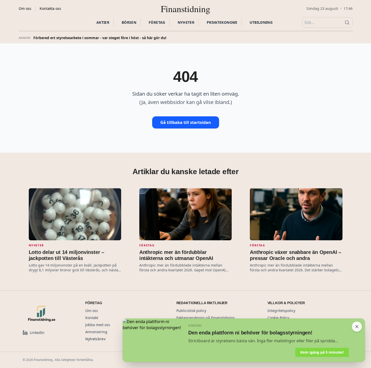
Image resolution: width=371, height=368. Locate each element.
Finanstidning (185, 9)
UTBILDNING (261, 22)
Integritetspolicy (281, 310)
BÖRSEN (129, 22)
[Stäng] (357, 327)
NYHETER (186, 22)
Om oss (25, 8)
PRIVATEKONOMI (222, 22)
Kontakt (91, 317)
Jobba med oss (97, 324)
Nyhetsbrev (95, 338)
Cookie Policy (278, 317)
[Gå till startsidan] (48, 313)
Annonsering (96, 331)
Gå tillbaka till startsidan (185, 122)
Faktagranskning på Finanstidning (205, 317)
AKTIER (102, 22)
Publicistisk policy (191, 310)
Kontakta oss (50, 8)
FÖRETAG (157, 22)
